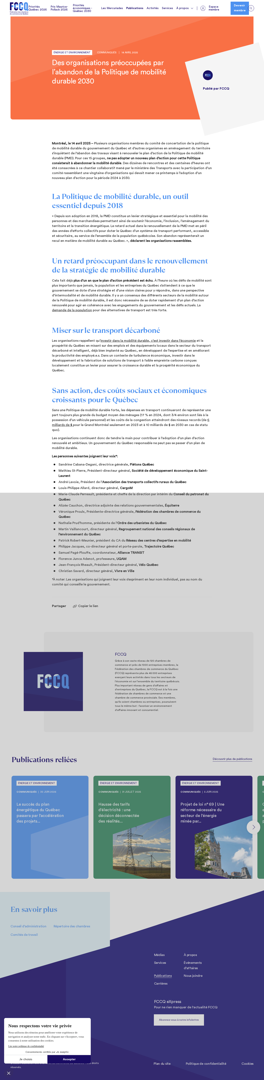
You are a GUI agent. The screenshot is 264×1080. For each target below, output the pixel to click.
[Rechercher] (251, 8)
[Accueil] (19, 8)
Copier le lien (88, 606)
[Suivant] (253, 827)
